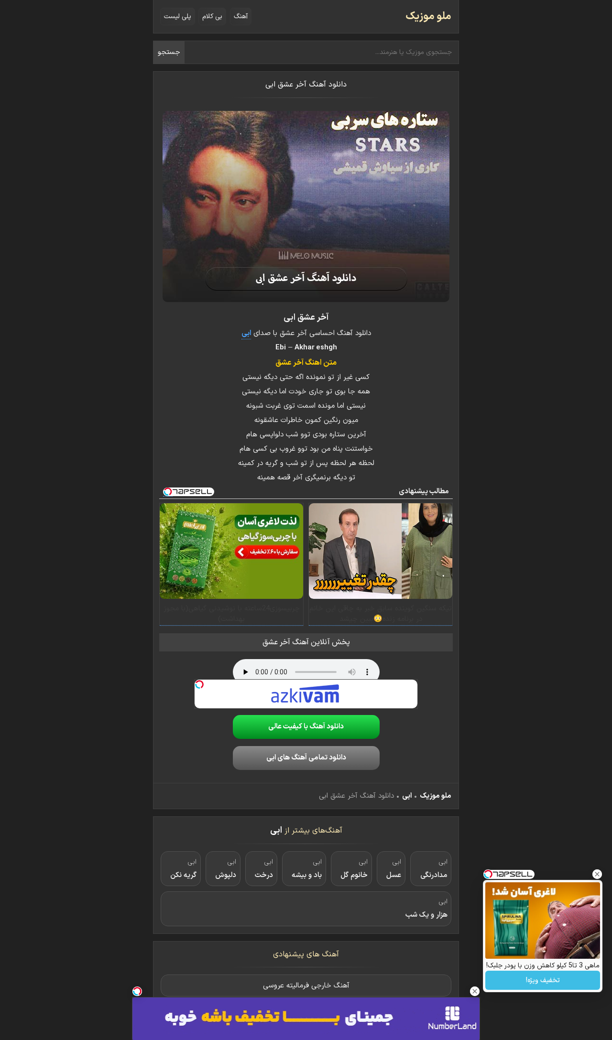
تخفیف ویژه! (543, 980)
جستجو (169, 52)
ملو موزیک (428, 16)
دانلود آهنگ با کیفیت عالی (306, 726)
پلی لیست (177, 16)
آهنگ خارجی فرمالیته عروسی (306, 985)
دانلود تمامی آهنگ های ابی (306, 757)
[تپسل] (199, 684)
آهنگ (241, 16)
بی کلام (212, 16)
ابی (407, 796)
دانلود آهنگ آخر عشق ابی (306, 84)
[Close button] (597, 874)
